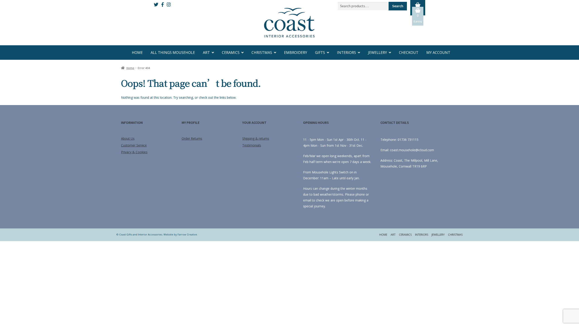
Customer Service (134, 145)
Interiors (346, 52)
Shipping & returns (255, 138)
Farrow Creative (187, 234)
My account (438, 52)
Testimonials (251, 145)
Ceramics (231, 52)
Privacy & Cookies (134, 152)
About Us (128, 138)
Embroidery (295, 52)
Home (137, 52)
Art (206, 52)
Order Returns (192, 138)
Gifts (320, 52)
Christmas (262, 52)
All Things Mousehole (173, 52)
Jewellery (377, 52)
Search (397, 6)
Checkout (408, 52)
